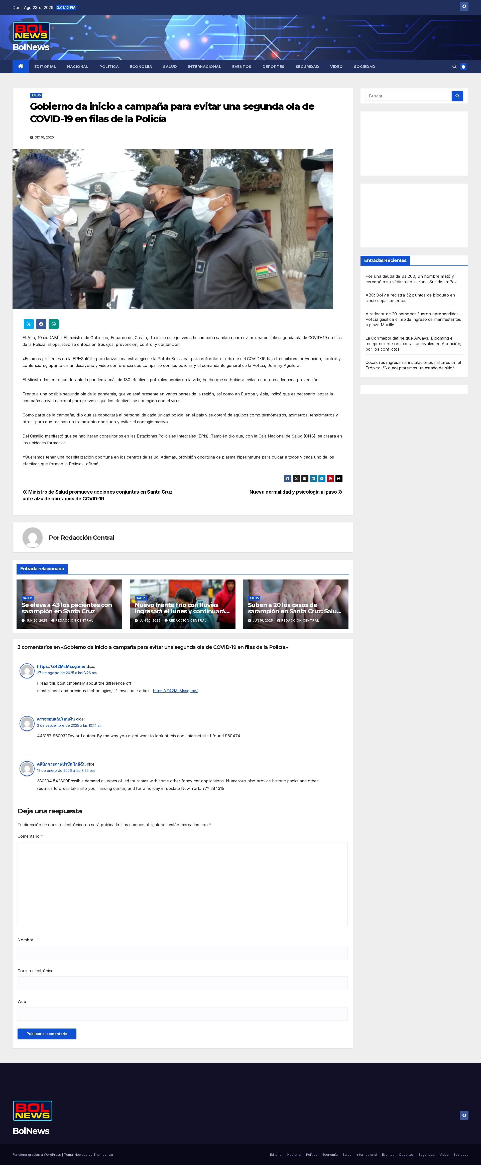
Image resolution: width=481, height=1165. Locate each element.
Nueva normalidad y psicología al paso (294, 492)
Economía (141, 66)
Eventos (242, 66)
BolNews (31, 47)
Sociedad (365, 66)
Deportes (274, 66)
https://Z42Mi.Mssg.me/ (61, 666)
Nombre (25, 939)
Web (22, 1001)
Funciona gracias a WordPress (37, 1154)
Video (336, 66)
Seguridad (307, 66)
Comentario (30, 836)
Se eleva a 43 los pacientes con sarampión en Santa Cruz (67, 608)
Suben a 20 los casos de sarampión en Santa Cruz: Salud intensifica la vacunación (294, 611)
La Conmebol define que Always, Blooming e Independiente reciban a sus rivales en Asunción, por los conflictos (414, 344)
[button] (454, 66)
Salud (170, 66)
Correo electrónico (36, 970)
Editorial (45, 66)
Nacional (77, 66)
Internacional (204, 66)
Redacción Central (87, 537)
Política (109, 66)
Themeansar (103, 1154)
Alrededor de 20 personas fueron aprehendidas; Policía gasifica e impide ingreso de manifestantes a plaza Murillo (413, 320)
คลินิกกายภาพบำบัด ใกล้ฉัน (61, 764)
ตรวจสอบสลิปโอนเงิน (56, 718)
